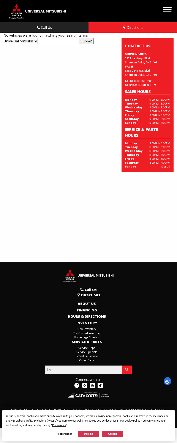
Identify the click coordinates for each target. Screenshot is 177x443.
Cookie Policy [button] (132, 420)
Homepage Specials (87, 337)
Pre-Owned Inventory (87, 333)
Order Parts (86, 360)
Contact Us (19, 410)
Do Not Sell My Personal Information (122, 410)
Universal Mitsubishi (20, 41)
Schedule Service (87, 356)
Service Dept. (86, 348)
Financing (87, 310)
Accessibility (41, 410)
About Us (87, 304)
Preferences (64, 433)
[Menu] (167, 8)
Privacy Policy (64, 410)
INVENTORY (86, 323)
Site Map (85, 410)
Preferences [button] (59, 425)
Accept (112, 433)
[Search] (127, 370)
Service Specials (86, 352)
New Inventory (86, 329)
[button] (167, 381)
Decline (88, 433)
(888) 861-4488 (143, 81)
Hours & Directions (87, 317)
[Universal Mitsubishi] (37, 10)
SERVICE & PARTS (87, 342)
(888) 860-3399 (146, 85)
